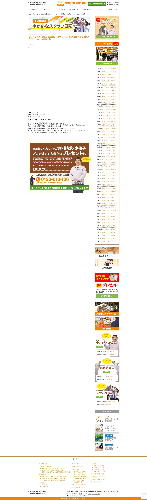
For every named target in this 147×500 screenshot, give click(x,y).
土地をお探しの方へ (113, 4)
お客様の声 (45, 486)
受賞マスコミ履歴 (79, 480)
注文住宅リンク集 (99, 467)
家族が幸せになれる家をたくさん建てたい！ (54, 468)
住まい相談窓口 (78, 473)
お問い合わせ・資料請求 (79, 484)
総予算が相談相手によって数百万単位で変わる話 (56, 472)
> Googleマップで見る (94, 494)
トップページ (67, 459)
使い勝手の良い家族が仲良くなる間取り (53, 470)
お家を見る (47, 9)
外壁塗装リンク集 (99, 469)
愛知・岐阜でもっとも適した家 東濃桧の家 (54, 476)
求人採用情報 (78, 482)
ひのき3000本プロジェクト (82, 478)
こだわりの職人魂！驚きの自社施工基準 (53, 480)
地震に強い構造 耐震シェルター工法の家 (53, 478)
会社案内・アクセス (80, 471)
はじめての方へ (43, 464)
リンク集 (93, 464)
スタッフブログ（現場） (98, 479)
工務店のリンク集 (99, 465)
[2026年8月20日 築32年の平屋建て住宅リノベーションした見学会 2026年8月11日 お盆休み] (107, 395)
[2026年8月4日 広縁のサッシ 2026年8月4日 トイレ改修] (107, 370)
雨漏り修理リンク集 (99, 471)
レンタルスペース (96, 482)
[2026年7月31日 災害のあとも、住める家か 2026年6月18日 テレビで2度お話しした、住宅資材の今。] (107, 345)
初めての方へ (34, 9)
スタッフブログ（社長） (98, 474)
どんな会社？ (86, 9)
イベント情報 (75, 464)
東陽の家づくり (73, 9)
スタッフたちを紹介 (80, 474)
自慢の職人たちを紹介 (80, 476)
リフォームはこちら (113, 2)
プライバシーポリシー (78, 487)
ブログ (100, 9)
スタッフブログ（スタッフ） (99, 476)
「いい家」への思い (60, 9)
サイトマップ (80, 459)
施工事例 (44, 484)
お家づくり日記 (112, 9)
